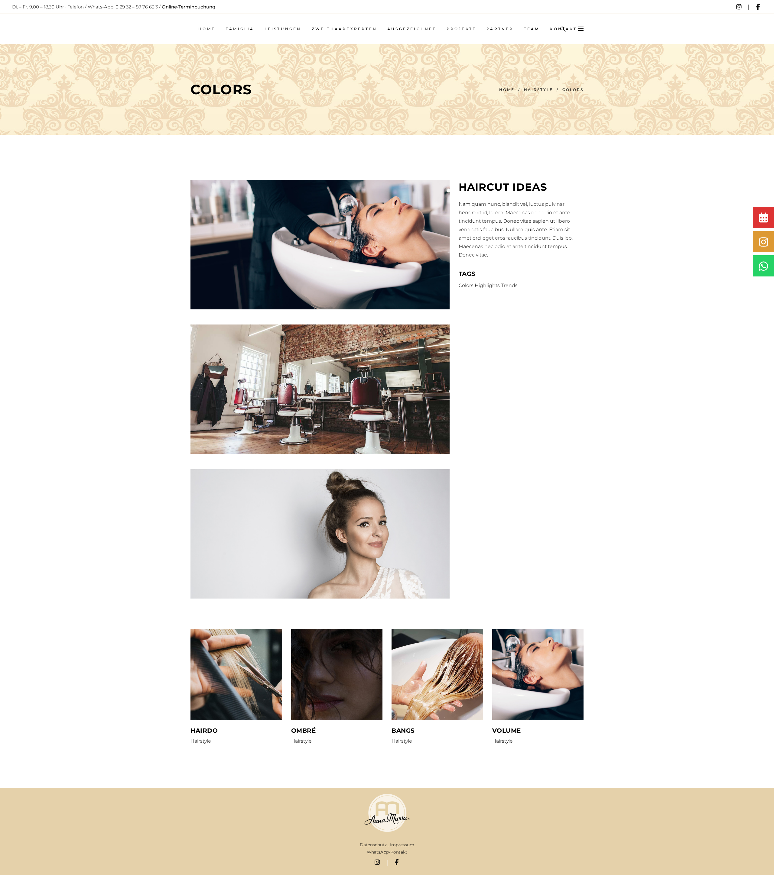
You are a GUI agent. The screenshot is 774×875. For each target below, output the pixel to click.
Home (507, 89)
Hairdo (204, 730)
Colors (466, 285)
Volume (506, 730)
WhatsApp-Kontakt (387, 852)
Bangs (403, 730)
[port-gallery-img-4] (320, 389)
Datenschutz (373, 845)
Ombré (303, 730)
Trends (509, 285)
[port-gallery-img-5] (320, 534)
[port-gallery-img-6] (320, 244)
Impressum (402, 845)
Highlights (487, 285)
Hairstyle (538, 89)
